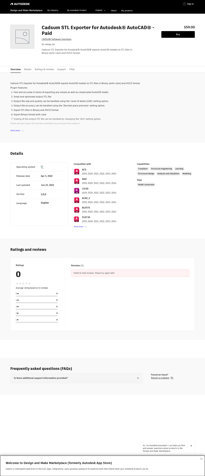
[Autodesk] (20, 4)
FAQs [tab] (72, 69)
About (114, 10)
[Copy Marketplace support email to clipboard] (172, 378)
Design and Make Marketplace (26, 10)
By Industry (52, 10)
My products (127, 10)
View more (15, 130)
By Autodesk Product (77, 10)
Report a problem (160, 378)
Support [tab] (61, 69)
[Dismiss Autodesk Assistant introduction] (191, 446)
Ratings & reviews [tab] (44, 69)
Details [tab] (27, 69)
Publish (99, 10)
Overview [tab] (16, 69)
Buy (178, 34)
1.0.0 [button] (43, 194)
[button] (76, 378)
